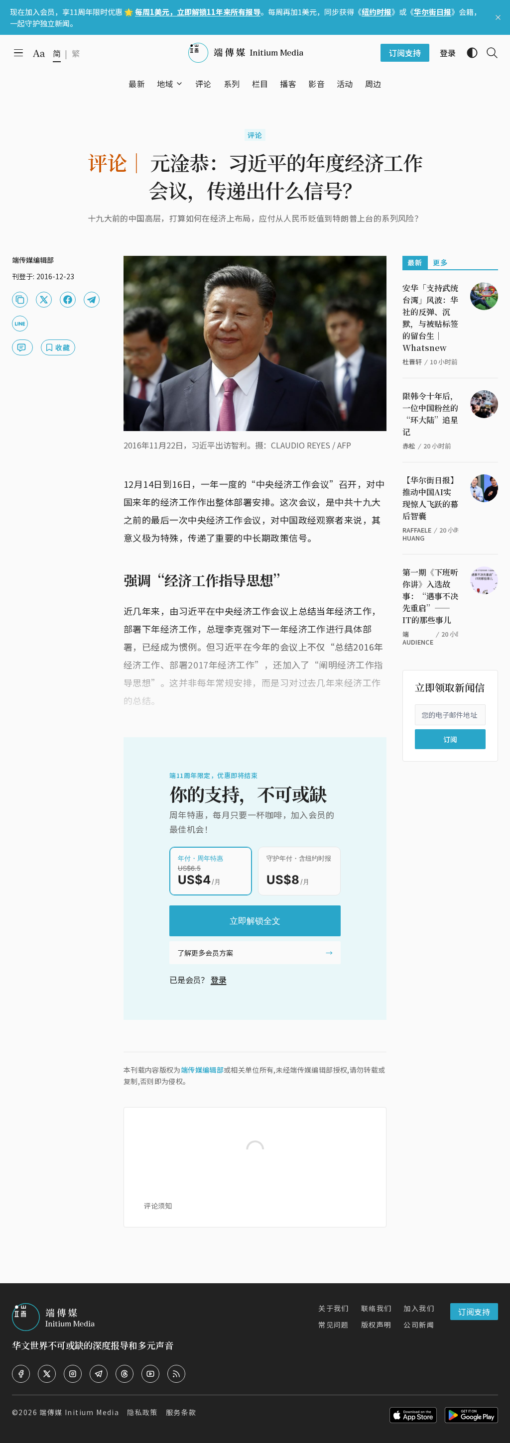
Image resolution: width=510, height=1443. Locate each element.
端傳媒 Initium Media (79, 1412)
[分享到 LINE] (20, 324)
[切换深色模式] (468, 53)
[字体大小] (39, 53)
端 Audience (417, 638)
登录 (219, 980)
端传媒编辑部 (202, 1070)
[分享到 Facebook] (68, 300)
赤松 (408, 445)
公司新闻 (418, 1325)
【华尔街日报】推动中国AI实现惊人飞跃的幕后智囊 (430, 498)
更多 (440, 262)
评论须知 (158, 1206)
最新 (415, 262)
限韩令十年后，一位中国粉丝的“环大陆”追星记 (430, 414)
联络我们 (376, 1308)
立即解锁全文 (255, 921)
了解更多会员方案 (205, 953)
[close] (498, 17)
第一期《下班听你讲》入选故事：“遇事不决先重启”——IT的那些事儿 (430, 596)
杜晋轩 (412, 361)
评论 (255, 135)
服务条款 (181, 1412)
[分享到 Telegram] (92, 300)
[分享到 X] (44, 300)
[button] (165, 84)
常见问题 (333, 1325)
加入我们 (418, 1308)
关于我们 (333, 1308)
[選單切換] (179, 84)
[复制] (20, 300)
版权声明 (376, 1325)
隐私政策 (142, 1412)
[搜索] (488, 53)
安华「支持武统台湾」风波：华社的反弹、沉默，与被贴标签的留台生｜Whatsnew (430, 317)
